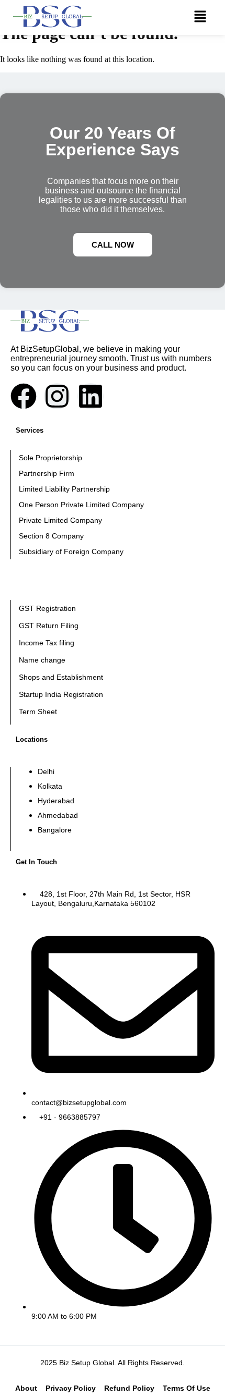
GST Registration (47, 608)
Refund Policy (129, 1388)
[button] (200, 17)
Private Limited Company (60, 520)
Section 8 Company (51, 536)
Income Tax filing (46, 643)
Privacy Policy (71, 1388)
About (26, 1388)
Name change (42, 660)
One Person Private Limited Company (81, 504)
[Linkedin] (90, 396)
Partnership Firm (46, 473)
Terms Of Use (186, 1388)
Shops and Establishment (61, 677)
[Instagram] (57, 396)
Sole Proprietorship (50, 458)
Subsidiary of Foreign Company (71, 551)
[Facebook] (23, 396)
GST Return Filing (48, 625)
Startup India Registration (61, 694)
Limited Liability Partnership (64, 489)
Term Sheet (38, 711)
